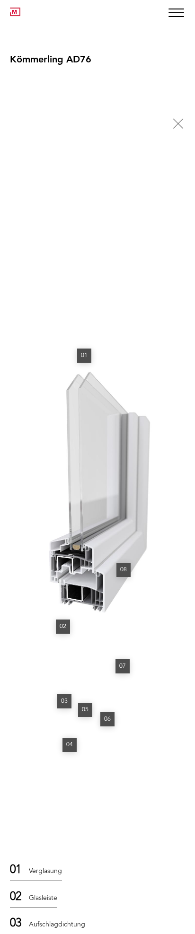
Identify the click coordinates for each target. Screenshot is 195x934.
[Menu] (175, 13)
